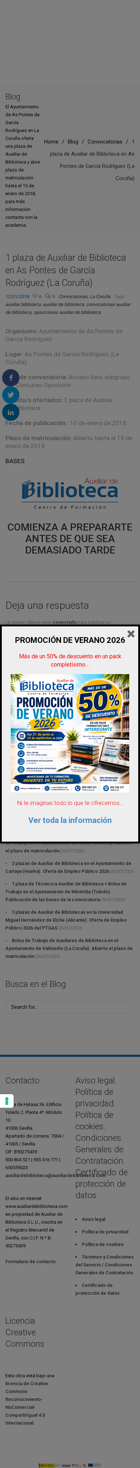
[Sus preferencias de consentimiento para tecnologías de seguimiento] (7, 1101)
